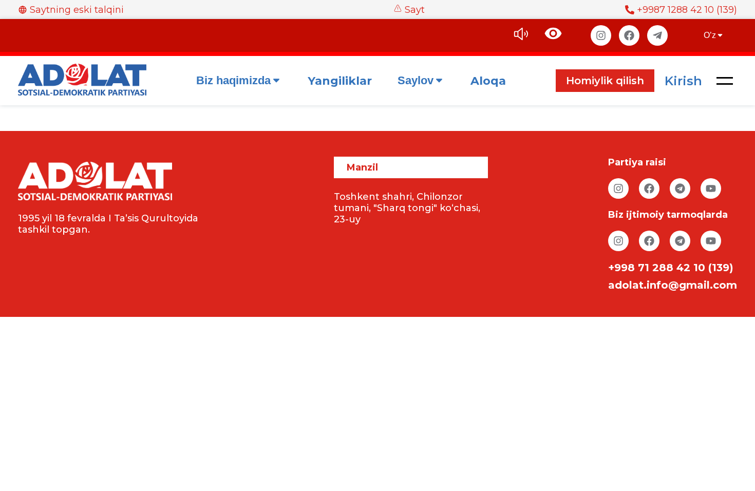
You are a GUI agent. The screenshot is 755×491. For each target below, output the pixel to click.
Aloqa (488, 81)
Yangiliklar (340, 81)
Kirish (683, 80)
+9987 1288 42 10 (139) (687, 9)
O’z (710, 35)
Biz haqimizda (233, 80)
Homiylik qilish (605, 80)
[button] (724, 80)
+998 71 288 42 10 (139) (670, 267)
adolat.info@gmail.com (672, 285)
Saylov (415, 80)
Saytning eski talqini (77, 9)
